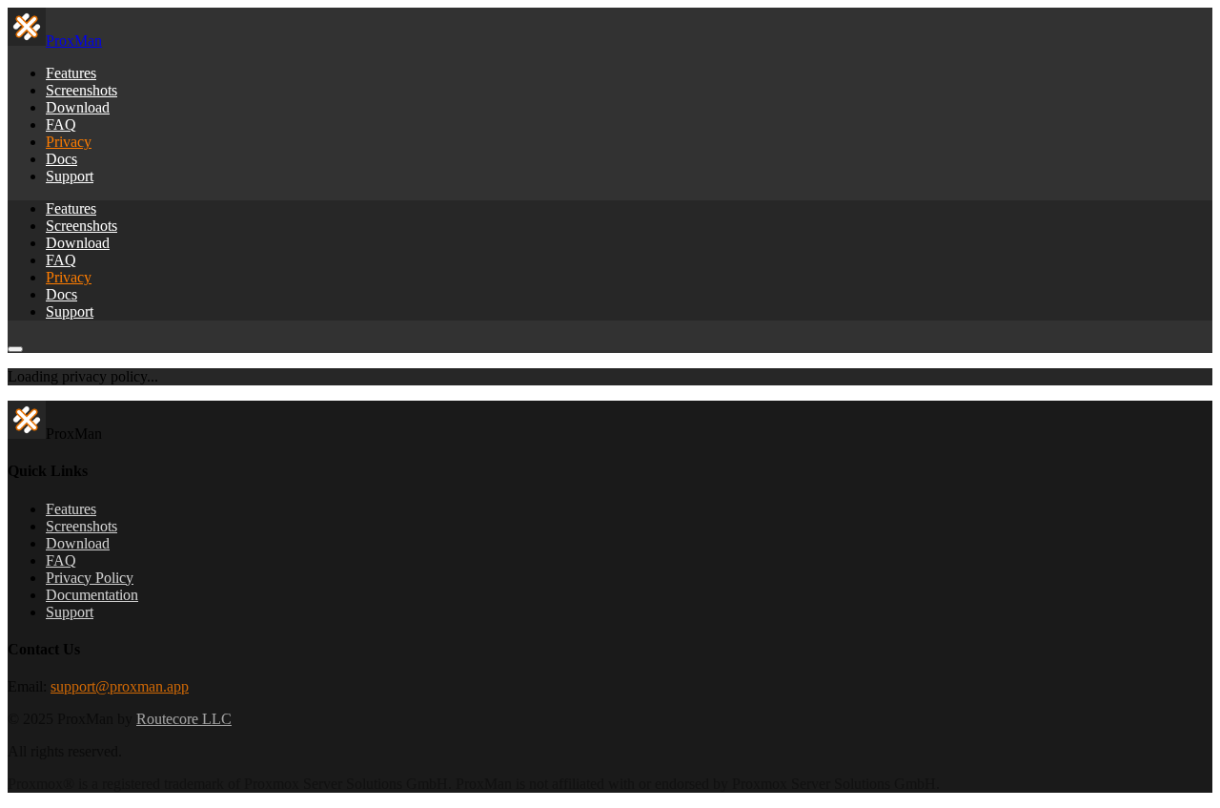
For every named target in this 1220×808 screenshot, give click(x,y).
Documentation (92, 595)
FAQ (61, 124)
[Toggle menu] (15, 349)
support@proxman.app (120, 686)
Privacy (69, 142)
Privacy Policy (89, 578)
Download (78, 107)
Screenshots (81, 90)
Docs (61, 159)
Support (69, 176)
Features (71, 73)
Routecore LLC (184, 719)
